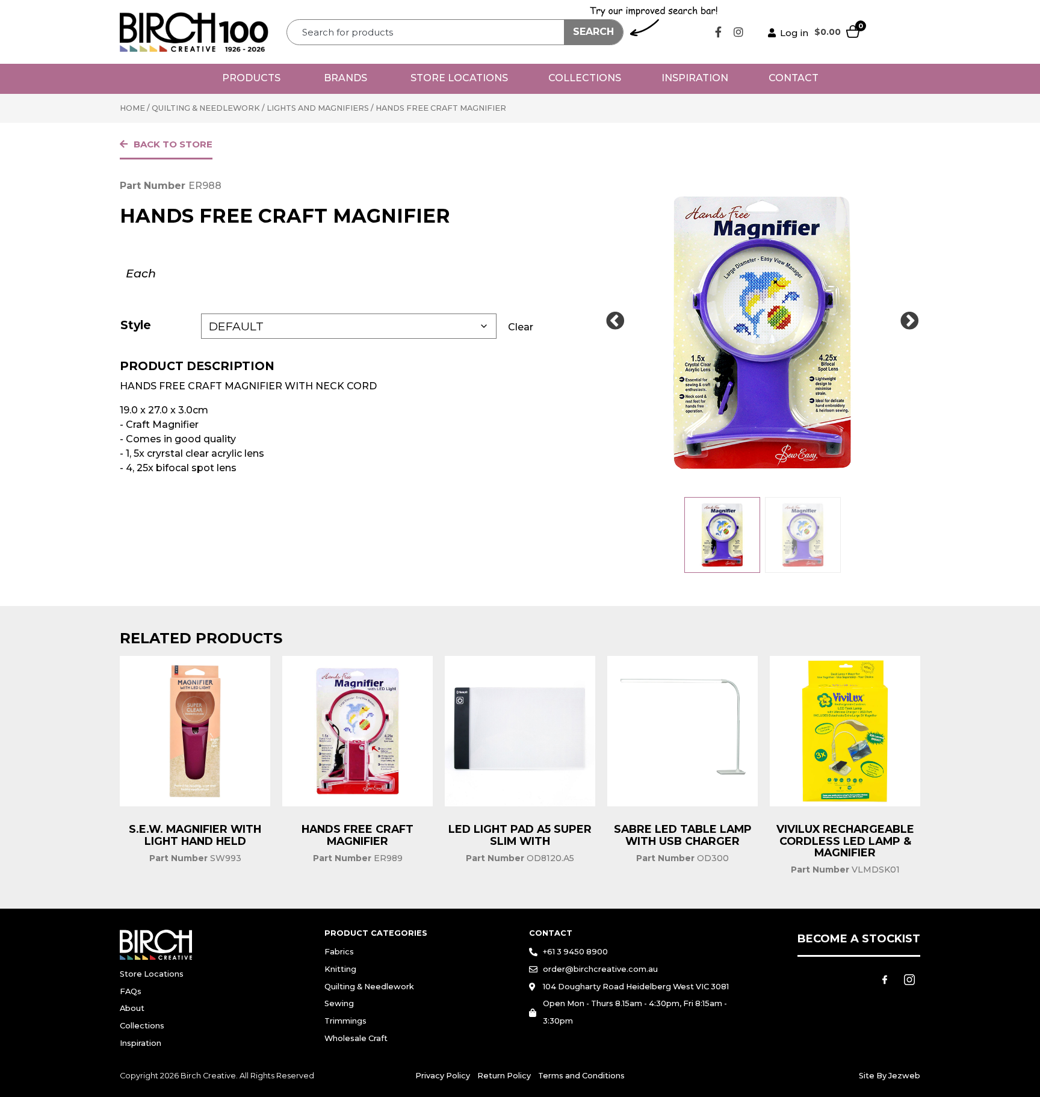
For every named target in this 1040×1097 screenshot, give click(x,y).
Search (593, 31)
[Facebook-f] (718, 31)
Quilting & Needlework (206, 108)
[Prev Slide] (615, 321)
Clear (520, 327)
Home (132, 108)
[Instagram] (738, 31)
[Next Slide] (909, 321)
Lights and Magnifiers (318, 108)
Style (135, 325)
